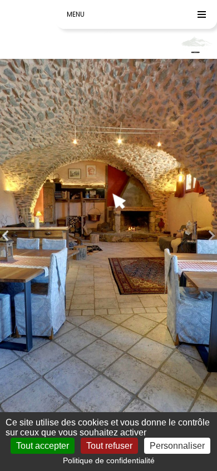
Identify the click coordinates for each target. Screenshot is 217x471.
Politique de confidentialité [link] (109, 460)
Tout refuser (109, 445)
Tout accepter (42, 445)
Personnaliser (177, 445)
